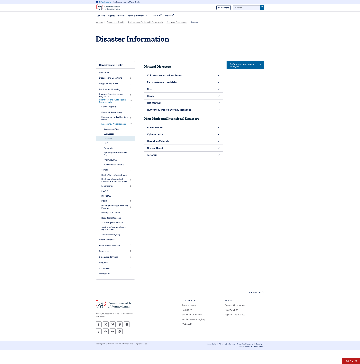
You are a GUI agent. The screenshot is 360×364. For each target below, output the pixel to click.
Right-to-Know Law (234, 314)
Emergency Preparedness (113, 124)
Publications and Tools (114, 164)
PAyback (186, 324)
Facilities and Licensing (109, 89)
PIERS (104, 201)
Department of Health (111, 65)
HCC (106, 143)
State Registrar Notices (112, 222)
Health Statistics (106, 239)
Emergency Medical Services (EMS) (114, 118)
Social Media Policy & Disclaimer (251, 346)
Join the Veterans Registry (193, 319)
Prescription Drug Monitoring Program (114, 206)
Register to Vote (189, 305)
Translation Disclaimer (245, 344)
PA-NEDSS (106, 195)
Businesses (109, 133)
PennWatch (230, 310)
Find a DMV (187, 310)
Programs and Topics (108, 83)
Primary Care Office (110, 212)
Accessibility (211, 344)
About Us (103, 262)
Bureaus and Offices (108, 257)
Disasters (108, 138)
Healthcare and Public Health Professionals (112, 101)
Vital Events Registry (110, 234)
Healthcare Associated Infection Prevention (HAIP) (114, 180)
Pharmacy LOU (110, 159)
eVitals (104, 170)
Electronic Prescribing (111, 112)
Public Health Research (109, 245)
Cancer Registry (108, 106)
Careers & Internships (235, 305)
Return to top (255, 292)
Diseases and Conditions (110, 78)
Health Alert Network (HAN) (114, 175)
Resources (104, 251)
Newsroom (104, 72)
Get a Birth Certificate (192, 314)
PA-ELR (104, 191)
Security (259, 344)
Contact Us (104, 268)
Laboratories (107, 186)
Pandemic (108, 148)
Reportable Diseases (111, 218)
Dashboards (104, 273)
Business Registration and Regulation (111, 95)
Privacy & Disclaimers (227, 344)
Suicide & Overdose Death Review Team (113, 228)
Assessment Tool (111, 129)
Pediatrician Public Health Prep (115, 153)
